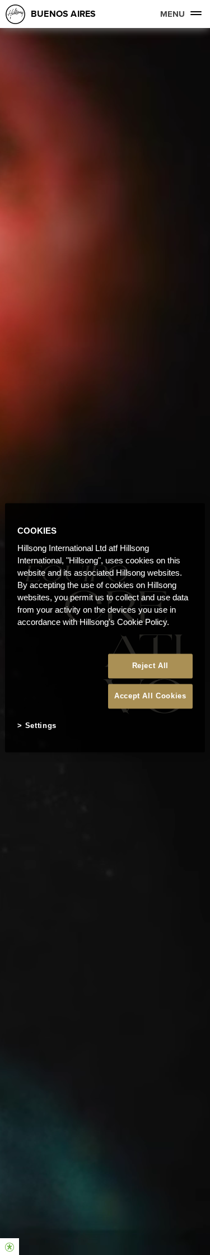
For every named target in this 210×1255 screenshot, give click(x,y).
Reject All (150, 665)
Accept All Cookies (150, 696)
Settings (41, 726)
